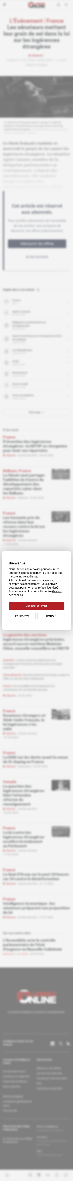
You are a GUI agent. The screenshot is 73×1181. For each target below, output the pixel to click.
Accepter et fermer (36, 605)
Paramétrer (22, 616)
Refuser (50, 616)
